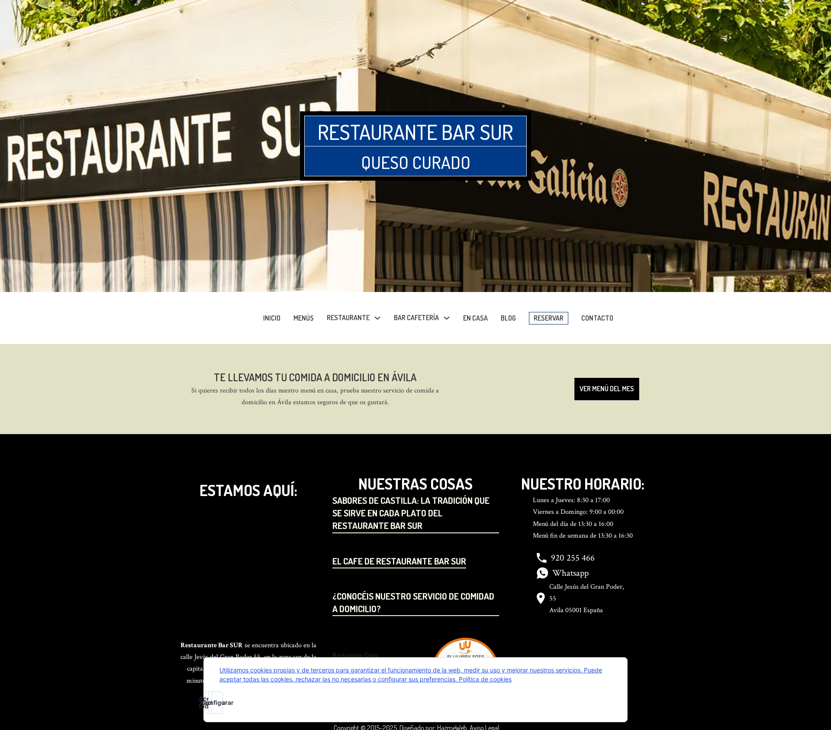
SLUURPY (458, 657)
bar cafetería (416, 317)
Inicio (271, 318)
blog (508, 318)
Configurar (217, 702)
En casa (475, 318)
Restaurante (348, 317)
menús (303, 318)
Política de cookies (485, 679)
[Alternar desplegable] (377, 318)
